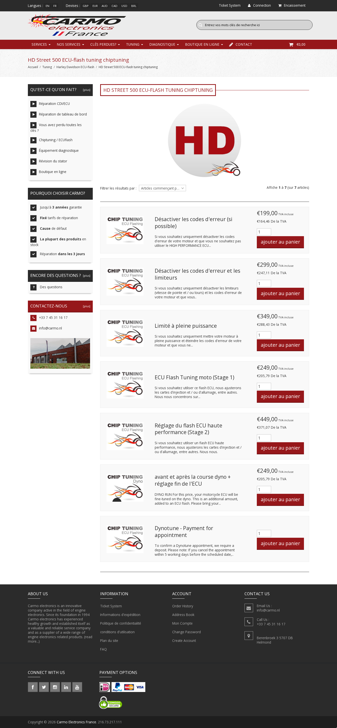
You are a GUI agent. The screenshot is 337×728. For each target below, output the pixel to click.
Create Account (184, 640)
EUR (95, 6)
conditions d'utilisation (117, 632)
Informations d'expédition (120, 614)
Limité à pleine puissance (186, 325)
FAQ (103, 649)
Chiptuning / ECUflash (56, 139)
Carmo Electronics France (76, 722)
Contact (244, 44)
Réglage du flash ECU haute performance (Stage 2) (188, 429)
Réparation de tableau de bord (63, 114)
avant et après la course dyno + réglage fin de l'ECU (193, 480)
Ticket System (111, 606)
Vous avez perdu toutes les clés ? (56, 127)
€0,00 (301, 44)
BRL (133, 6)
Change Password (186, 632)
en (47, 6)
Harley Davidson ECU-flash (75, 67)
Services (39, 44)
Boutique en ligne (202, 44)
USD (124, 6)
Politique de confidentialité (120, 623)
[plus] (85, 90)
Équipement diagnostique (59, 150)
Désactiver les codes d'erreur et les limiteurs (197, 274)
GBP (86, 6)
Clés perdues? (103, 44)
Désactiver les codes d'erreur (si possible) (193, 223)
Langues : (35, 5)
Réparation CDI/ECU (54, 103)
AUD (105, 6)
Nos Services (68, 44)
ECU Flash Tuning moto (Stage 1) (194, 377)
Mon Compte (182, 623)
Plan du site (109, 640)
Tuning (132, 44)
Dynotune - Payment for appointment (184, 531)
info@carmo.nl (50, 328)
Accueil (33, 67)
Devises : (73, 5)
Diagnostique (162, 44)
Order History (182, 606)
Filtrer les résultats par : (118, 188)
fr (54, 6)
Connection (262, 5)
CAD (114, 6)
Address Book (183, 614)
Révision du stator (53, 161)
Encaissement (294, 5)
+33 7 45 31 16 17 (53, 317)
